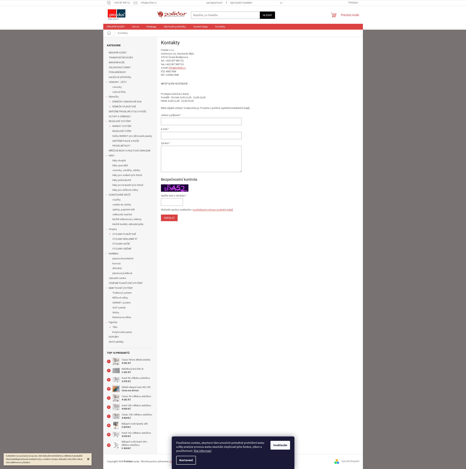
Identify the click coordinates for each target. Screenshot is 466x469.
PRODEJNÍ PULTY (121, 146)
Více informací (202, 451)
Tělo (114, 327)
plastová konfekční (122, 258)
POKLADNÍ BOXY (117, 72)
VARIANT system (121, 303)
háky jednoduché (121, 180)
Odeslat (169, 217)
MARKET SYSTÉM (121, 126)
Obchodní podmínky (241, 3)
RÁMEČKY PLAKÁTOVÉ (124, 106)
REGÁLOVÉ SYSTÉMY (120, 121)
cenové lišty (119, 92)
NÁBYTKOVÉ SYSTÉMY (121, 288)
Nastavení (186, 460)
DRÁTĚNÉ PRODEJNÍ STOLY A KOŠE (127, 111)
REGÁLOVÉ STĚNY (121, 131)
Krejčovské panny (122, 332)
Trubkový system (122, 293)
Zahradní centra (117, 278)
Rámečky (114, 97)
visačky (116, 200)
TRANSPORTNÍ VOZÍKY (121, 57)
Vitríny (115, 312)
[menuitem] (115, 27)
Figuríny (113, 322)
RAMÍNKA (113, 254)
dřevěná (117, 268)
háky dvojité (119, 160)
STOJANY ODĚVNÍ (121, 249)
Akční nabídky (116, 342)
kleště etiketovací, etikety (127, 219)
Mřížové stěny (120, 298)
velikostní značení (122, 214)
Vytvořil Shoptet (350, 461)
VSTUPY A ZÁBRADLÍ (119, 116)
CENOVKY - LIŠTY (118, 82)
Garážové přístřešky (120, 77)
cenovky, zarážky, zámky (126, 170)
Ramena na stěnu (121, 317)
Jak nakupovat (214, 3)
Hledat (267, 15)
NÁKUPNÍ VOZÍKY (118, 53)
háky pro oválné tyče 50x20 (127, 175)
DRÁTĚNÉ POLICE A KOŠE (125, 141)
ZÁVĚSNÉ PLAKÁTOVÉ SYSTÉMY (126, 283)
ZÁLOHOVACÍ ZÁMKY (120, 67)
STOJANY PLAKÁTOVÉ (124, 234)
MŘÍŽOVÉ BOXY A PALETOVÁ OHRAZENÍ (129, 151)
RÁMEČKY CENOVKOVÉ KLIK (127, 102)
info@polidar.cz (177, 68)
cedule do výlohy (121, 205)
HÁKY (111, 155)
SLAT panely (119, 307)
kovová (116, 263)
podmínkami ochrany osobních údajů (213, 210)
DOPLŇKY (114, 337)
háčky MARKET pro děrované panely (132, 136)
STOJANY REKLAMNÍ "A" (124, 239)
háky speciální (120, 165)
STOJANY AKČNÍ (121, 244)
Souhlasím (280, 445)
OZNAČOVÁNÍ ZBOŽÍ (119, 195)
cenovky (117, 87)
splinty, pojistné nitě (123, 209)
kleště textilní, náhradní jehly (128, 224)
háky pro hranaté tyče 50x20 (127, 185)
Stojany (113, 229)
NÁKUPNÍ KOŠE (117, 62)
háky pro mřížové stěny (125, 190)
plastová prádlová (122, 273)
